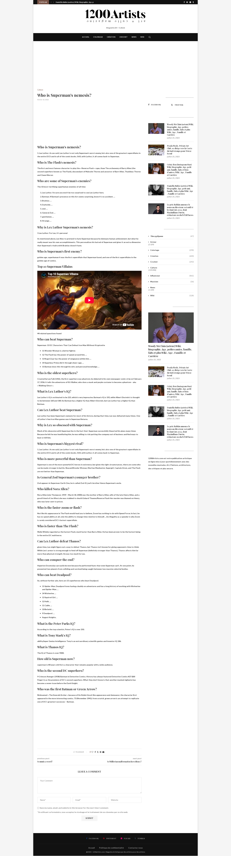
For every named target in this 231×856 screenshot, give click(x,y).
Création (111, 37)
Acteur (153, 242)
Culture (153, 267)
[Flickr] (190, 2)
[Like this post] (92, 752)
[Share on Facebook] (95, 752)
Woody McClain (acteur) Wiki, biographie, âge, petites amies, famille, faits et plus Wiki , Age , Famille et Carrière (180, 129)
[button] (51, 2)
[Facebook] (184, 2)
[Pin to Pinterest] (100, 752)
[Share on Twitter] (98, 752)
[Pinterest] (187, 2)
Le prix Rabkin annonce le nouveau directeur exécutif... (77, 2)
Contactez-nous (135, 848)
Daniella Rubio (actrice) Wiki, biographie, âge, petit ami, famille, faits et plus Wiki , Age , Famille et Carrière (180, 190)
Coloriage (98, 37)
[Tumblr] (193, 2)
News (134, 37)
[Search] (149, 37)
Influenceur (172, 276)
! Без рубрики (172, 236)
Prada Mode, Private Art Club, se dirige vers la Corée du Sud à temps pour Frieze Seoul (179, 150)
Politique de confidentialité (111, 848)
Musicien (172, 281)
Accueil (85, 37)
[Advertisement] (89, 69)
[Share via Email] (103, 752)
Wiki (142, 37)
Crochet (123, 37)
